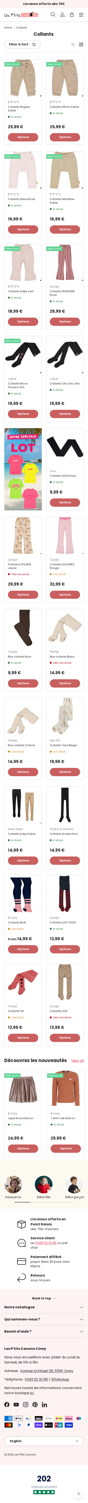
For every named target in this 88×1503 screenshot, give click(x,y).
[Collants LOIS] (65, 982)
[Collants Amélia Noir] (65, 804)
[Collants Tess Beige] (65, 716)
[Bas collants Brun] (23, 627)
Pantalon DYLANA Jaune (19, 566)
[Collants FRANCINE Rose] (65, 262)
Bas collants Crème (21, 745)
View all (77, 1060)
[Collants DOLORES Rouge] (65, 535)
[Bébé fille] (44, 1184)
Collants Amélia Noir (64, 834)
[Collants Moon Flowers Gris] (23, 354)
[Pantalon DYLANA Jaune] (23, 535)
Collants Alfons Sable (64, 107)
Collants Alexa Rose (21, 199)
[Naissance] (13, 1184)
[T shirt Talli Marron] (65, 1089)
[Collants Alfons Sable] (65, 77)
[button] (71, 14)
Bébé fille (43, 1197)
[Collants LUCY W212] (65, 893)
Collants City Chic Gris (65, 384)
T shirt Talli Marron (63, 1118)
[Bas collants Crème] (23, 716)
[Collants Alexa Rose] (23, 170)
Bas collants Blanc (62, 657)
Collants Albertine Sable (62, 201)
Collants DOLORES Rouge (62, 566)
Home (8, 27)
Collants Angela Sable (19, 108)
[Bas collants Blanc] (65, 627)
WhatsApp (60, 1379)
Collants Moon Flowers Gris (18, 385)
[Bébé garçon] (74, 1184)
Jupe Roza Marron (20, 1118)
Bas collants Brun (19, 657)
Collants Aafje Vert (21, 291)
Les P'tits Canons (25, 1454)
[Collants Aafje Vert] (23, 262)
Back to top (42, 1298)
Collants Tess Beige (63, 745)
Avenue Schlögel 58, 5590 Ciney (46, 1370)
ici (32, 1393)
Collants (21, 27)
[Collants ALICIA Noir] (65, 446)
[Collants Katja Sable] (23, 804)
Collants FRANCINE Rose (62, 293)
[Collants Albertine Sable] (65, 170)
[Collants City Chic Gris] (65, 354)
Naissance (13, 1197)
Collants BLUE (17, 922)
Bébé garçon (74, 1197)
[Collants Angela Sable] (23, 77)
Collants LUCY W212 (63, 922)
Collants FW (16, 1011)
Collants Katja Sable (22, 834)
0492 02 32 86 (46, 1243)
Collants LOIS (58, 1011)
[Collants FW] (23, 982)
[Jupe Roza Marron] (23, 1089)
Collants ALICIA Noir (63, 476)
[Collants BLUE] (23, 893)
